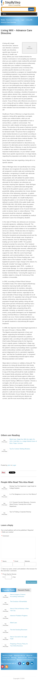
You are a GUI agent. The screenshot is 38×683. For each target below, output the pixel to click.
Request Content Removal (25, 659)
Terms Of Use (22, 657)
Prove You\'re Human (9, 574)
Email (16, 561)
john (9, 465)
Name (4, 561)
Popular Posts (8, 590)
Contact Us (6, 657)
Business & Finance (12, 20)
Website (27, 561)
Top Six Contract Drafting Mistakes (20, 449)
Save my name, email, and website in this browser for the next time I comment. (19, 569)
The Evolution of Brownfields (18, 601)
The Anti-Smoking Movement (18, 629)
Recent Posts (23, 590)
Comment (6, 536)
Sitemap (13, 657)
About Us (29, 655)
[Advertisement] (19, 37)
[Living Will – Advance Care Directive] (29, 48)
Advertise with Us (19, 655)
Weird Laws (13, 622)
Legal (22, 20)
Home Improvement (8, 659)
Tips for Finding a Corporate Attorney (20, 512)
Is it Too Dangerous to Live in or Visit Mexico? (23, 494)
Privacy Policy (32, 657)
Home (3, 20)
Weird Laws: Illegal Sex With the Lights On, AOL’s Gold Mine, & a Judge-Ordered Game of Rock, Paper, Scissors (23, 441)
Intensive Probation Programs (19, 615)
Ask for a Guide (7, 655)
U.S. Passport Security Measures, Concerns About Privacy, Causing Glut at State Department (23, 504)
